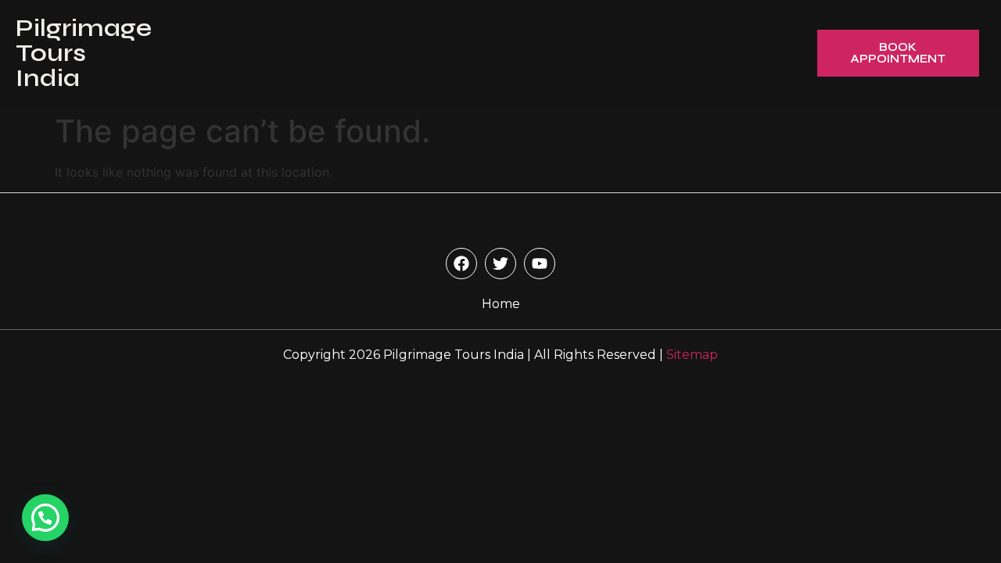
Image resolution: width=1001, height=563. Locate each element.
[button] (45, 517)
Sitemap (692, 354)
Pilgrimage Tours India (84, 53)
